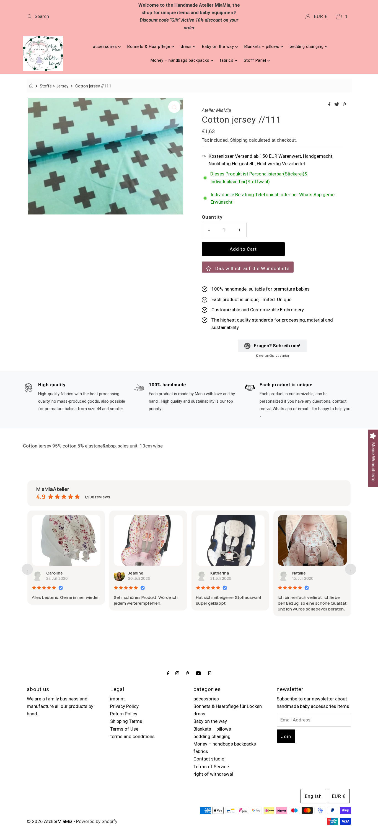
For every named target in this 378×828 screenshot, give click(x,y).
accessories (105, 46)
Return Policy (123, 713)
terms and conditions (132, 736)
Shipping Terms (126, 721)
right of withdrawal (213, 774)
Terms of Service (211, 766)
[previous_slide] (27, 569)
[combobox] (78, 16)
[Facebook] (168, 673)
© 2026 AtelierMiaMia (50, 821)
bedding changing (307, 46)
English (313, 796)
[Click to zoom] (174, 107)
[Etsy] (209, 673)
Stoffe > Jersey (54, 86)
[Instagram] (177, 673)
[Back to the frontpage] (32, 86)
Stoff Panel (255, 60)
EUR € (320, 16)
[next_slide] (350, 569)
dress (187, 46)
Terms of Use (124, 729)
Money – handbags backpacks (181, 60)
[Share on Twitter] (337, 104)
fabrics (227, 60)
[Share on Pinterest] (344, 104)
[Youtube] (198, 673)
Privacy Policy (124, 706)
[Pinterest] (187, 673)
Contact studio (208, 759)
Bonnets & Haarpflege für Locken (227, 706)
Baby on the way (218, 46)
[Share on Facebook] (330, 104)
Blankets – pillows (262, 46)
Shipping (239, 140)
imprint (117, 699)
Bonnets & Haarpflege (149, 46)
